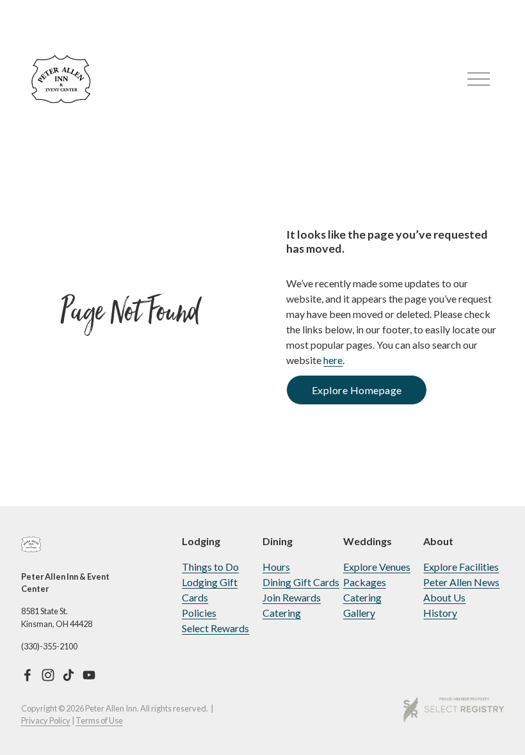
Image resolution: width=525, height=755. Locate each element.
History (440, 613)
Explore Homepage (357, 390)
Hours (276, 566)
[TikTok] (68, 675)
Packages (364, 582)
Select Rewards (215, 628)
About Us (444, 597)
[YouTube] (89, 675)
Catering (281, 613)
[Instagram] (48, 675)
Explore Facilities (461, 566)
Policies (199, 613)
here (333, 360)
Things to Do (210, 566)
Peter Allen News (461, 582)
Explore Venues (376, 566)
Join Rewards (291, 597)
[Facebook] (27, 675)
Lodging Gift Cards (210, 589)
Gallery (359, 613)
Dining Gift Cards (300, 582)
